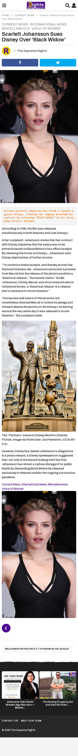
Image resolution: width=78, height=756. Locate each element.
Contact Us (10, 721)
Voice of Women (46, 28)
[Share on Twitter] (58, 62)
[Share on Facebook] (20, 62)
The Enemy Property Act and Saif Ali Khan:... (58, 703)
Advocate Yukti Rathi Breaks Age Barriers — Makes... (20, 705)
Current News (15, 24)
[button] (4, 5)
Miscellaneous (16, 28)
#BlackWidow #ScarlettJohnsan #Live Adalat (37, 649)
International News (48, 24)
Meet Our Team (31, 721)
